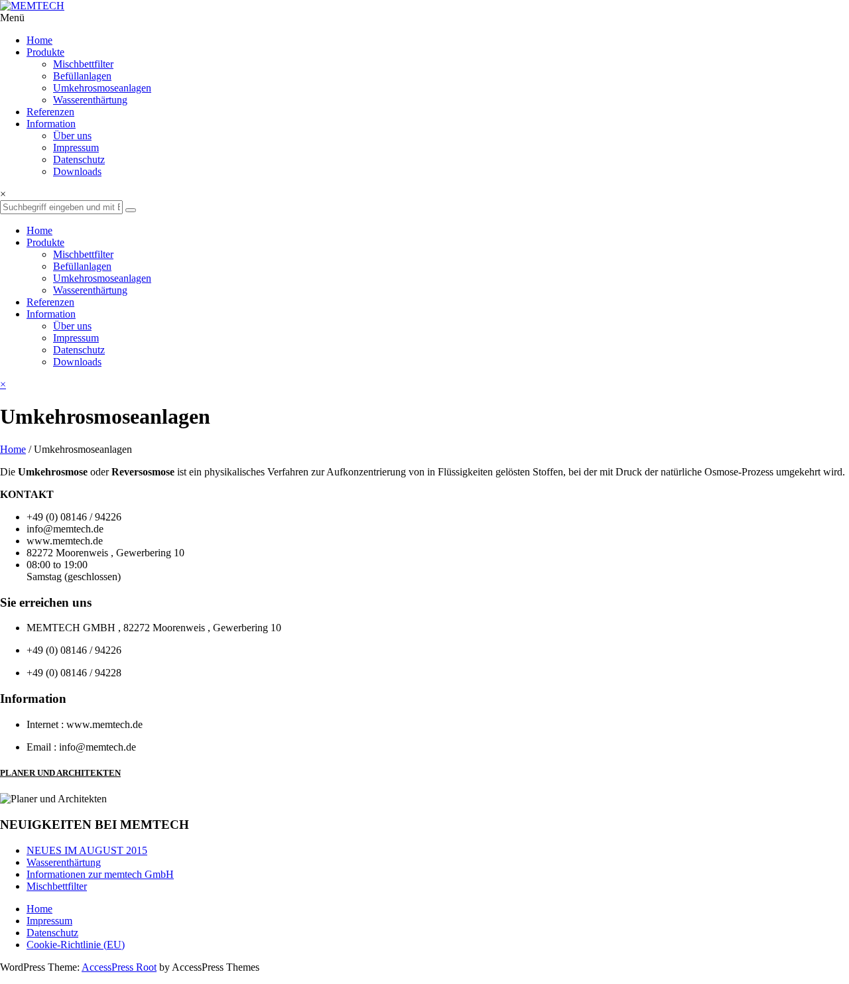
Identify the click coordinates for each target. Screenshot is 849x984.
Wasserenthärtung (90, 99)
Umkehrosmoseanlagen (102, 87)
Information (51, 123)
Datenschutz (52, 932)
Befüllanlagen (82, 76)
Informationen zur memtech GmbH (100, 874)
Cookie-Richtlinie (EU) (76, 944)
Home (13, 449)
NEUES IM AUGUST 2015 (87, 850)
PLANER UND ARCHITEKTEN (60, 773)
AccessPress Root (119, 967)
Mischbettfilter (83, 64)
